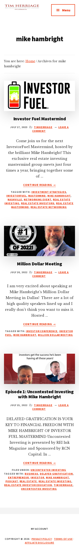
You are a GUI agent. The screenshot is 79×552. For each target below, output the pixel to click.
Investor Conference (42, 331)
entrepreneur (18, 477)
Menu (66, 10)
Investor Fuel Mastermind (39, 119)
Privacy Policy (42, 538)
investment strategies (48, 191)
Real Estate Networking (49, 207)
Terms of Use (63, 538)
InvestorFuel (16, 195)
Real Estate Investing (55, 481)
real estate (28, 481)
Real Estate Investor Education (28, 485)
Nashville (15, 199)
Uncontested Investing (48, 469)
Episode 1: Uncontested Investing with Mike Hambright (39, 394)
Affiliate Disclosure (39, 542)
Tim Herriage (63, 485)
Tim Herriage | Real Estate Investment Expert (22, 12)
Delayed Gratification (56, 473)
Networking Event (37, 199)
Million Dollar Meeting (39, 264)
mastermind (37, 195)
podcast (11, 481)
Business (31, 473)
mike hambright (58, 195)
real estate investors (37, 203)
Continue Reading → (39, 185)
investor (37, 477)
